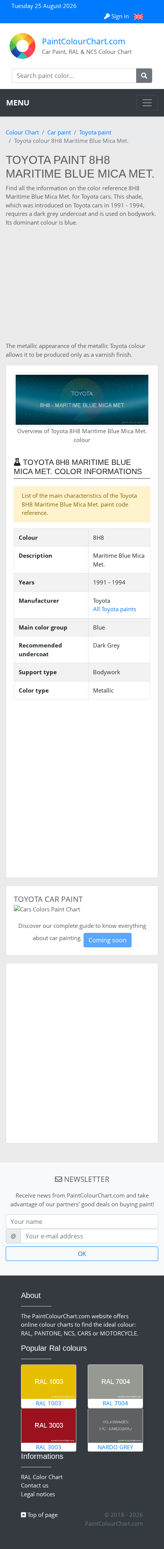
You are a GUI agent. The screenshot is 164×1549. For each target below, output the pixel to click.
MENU (17, 102)
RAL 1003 (48, 1403)
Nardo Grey (115, 1447)
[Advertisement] (82, 284)
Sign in (120, 16)
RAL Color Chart (42, 1477)
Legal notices (38, 1494)
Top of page (42, 1514)
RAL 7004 (115, 1403)
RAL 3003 (48, 1447)
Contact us (34, 1485)
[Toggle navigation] (147, 102)
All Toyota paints (114, 609)
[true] (144, 75)
